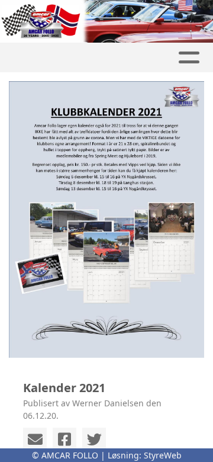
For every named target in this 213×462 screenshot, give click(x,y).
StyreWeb (163, 455)
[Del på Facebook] (64, 439)
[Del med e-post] (35, 439)
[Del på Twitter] (94, 439)
